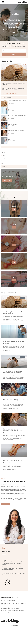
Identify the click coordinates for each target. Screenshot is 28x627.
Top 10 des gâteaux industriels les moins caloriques (13, 312)
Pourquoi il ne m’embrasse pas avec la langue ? (13, 342)
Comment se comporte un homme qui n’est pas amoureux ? (13, 400)
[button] (2, 2)
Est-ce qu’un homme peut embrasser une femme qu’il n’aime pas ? (13, 430)
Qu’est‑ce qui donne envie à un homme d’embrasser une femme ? (13, 372)
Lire (14, 209)
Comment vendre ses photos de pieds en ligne (12, 461)
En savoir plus (7, 180)
